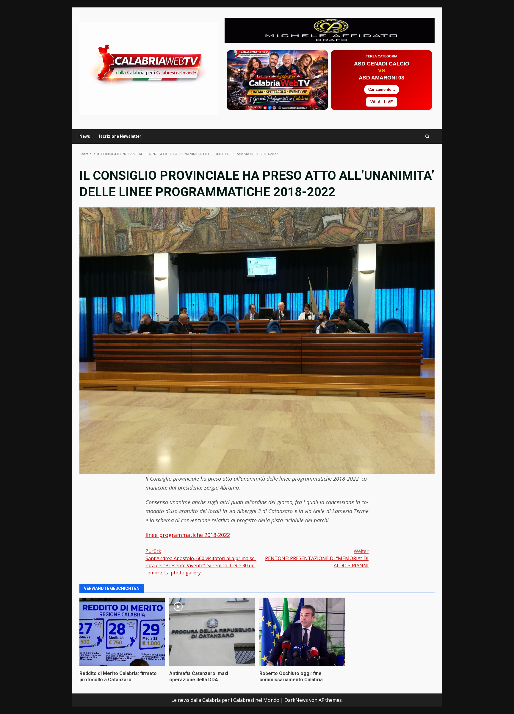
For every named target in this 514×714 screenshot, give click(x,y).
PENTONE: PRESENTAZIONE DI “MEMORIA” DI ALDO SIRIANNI (317, 558)
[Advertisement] (330, 29)
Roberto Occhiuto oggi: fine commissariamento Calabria (302, 632)
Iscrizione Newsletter (120, 136)
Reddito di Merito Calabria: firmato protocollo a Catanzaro (122, 632)
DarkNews (296, 700)
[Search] (427, 136)
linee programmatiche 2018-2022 (187, 534)
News (84, 136)
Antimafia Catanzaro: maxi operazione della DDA (212, 632)
